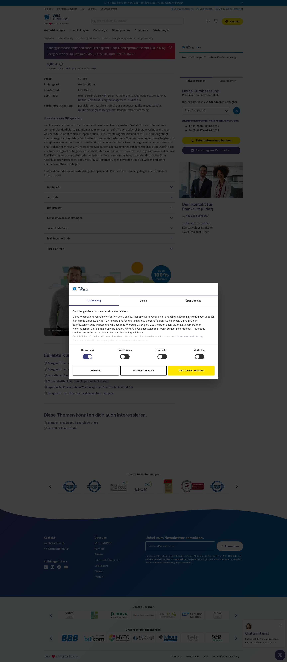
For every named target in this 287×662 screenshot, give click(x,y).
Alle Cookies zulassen (191, 370)
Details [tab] (144, 300)
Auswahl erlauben (143, 370)
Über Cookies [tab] (193, 300)
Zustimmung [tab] (93, 300)
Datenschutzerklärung (189, 336)
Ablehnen (95, 370)
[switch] (125, 356)
